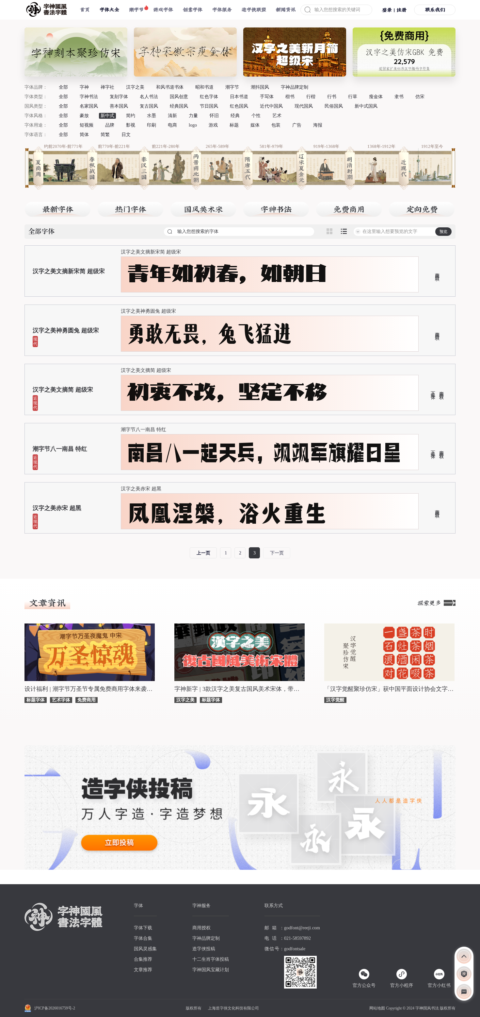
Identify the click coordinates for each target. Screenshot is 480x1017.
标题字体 (35, 699)
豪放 (84, 115)
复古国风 (149, 106)
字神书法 (89, 96)
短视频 (86, 125)
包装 (275, 125)
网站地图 (377, 1008)
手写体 (267, 96)
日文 (126, 134)
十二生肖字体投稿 (210, 959)
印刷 (151, 125)
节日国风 (209, 106)
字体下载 (143, 927)
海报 (317, 125)
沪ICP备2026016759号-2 (54, 1008)
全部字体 (41, 232)
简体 (84, 134)
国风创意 (179, 96)
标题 (234, 125)
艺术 (276, 115)
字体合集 (143, 938)
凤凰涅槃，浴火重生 (227, 511)
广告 (296, 125)
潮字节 (136, 9)
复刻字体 (119, 96)
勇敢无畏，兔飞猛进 (209, 334)
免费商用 (86, 699)
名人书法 (149, 96)
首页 (85, 9)
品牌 (109, 125)
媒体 (255, 125)
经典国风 (179, 106)
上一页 (203, 553)
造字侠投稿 (203, 948)
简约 (130, 115)
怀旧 (214, 115)
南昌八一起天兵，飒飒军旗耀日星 (264, 452)
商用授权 (437, 271)
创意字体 (192, 9)
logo (193, 125)
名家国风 (89, 106)
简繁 (105, 134)
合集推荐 (143, 959)
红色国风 (239, 106)
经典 (235, 115)
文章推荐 (143, 969)
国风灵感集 (145, 948)
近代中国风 (271, 106)
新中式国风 (366, 106)
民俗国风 (334, 106)
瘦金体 (376, 96)
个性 (256, 115)
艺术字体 (61, 699)
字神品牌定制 (294, 87)
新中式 (107, 115)
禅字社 (107, 87)
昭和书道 (204, 87)
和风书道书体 (170, 87)
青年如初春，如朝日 (227, 274)
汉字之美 (135, 87)
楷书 (290, 96)
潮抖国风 (260, 87)
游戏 (213, 125)
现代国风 (304, 106)
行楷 (310, 96)
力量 (193, 115)
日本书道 (239, 96)
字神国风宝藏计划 (210, 969)
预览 (443, 231)
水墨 (151, 115)
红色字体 (209, 96)
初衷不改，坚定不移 (227, 393)
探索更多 (429, 603)
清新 (172, 115)
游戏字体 (163, 9)
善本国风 (119, 106)
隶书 (399, 96)
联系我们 (435, 9)
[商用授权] (464, 973)
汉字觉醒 (335, 699)
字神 (84, 87)
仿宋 (419, 96)
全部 (63, 87)
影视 (130, 125)
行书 (331, 96)
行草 (352, 96)
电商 (172, 125)
